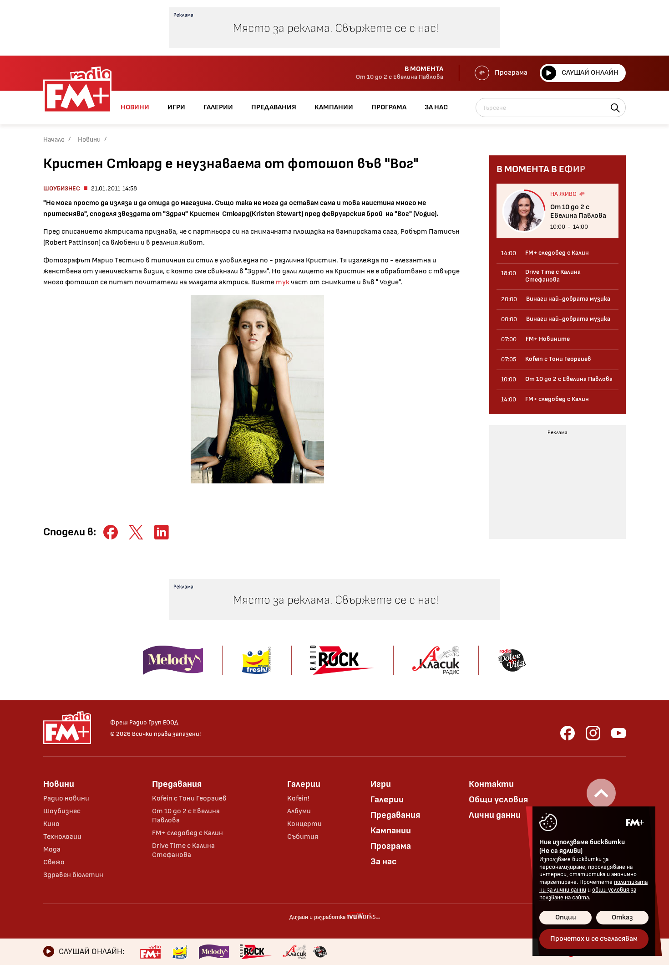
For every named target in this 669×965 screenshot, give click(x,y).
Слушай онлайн (590, 72)
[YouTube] (618, 733)
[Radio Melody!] (214, 951)
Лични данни (495, 815)
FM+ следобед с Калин (187, 833)
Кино (51, 824)
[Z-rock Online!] (256, 951)
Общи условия (498, 799)
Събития (302, 836)
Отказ (622, 917)
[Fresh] (180, 951)
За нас (383, 861)
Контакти (491, 784)
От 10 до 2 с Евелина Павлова (186, 816)
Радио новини (66, 798)
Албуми (299, 811)
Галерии (303, 784)
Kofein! (298, 798)
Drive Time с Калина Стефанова (183, 850)
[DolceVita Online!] (320, 951)
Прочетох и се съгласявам (594, 938)
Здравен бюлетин (73, 875)
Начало (54, 139)
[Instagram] (593, 733)
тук (282, 282)
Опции (565, 917)
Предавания (177, 784)
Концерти (304, 824)
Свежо (54, 862)
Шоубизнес (61, 188)
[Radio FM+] (150, 951)
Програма (511, 72)
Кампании (390, 830)
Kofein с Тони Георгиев (189, 798)
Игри (380, 784)
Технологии (62, 836)
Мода (52, 849)
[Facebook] (567, 733)
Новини (89, 139)
